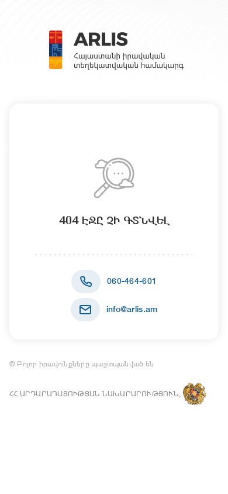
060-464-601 (132, 281)
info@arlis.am (132, 309)
